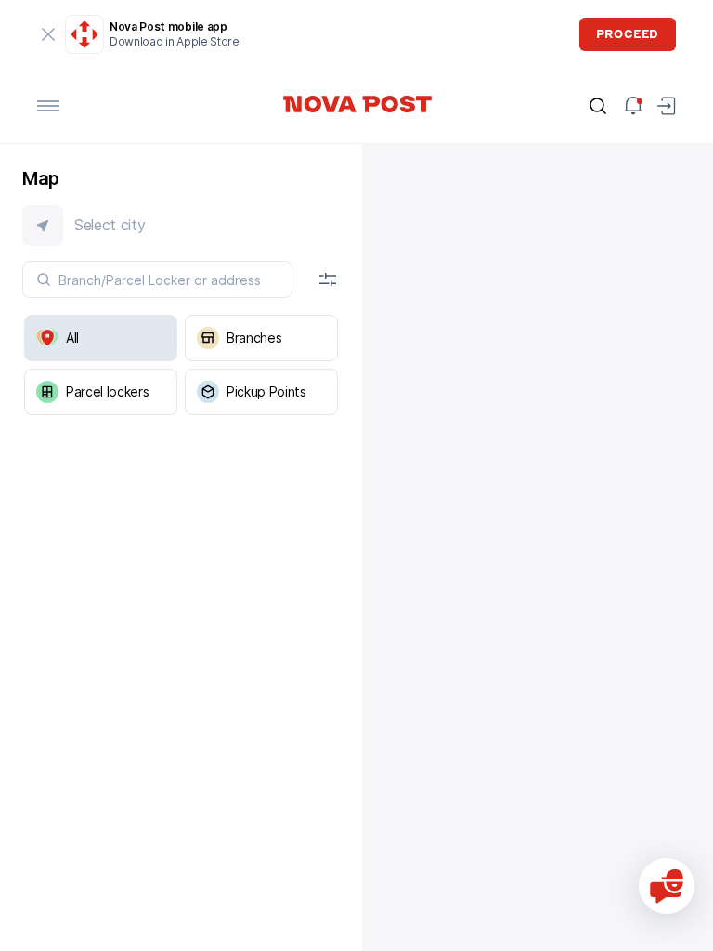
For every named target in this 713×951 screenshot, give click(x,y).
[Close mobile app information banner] (48, 34)
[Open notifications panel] (633, 106)
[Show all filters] (327, 279)
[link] (356, 104)
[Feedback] (666, 886)
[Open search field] (598, 106)
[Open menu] (48, 105)
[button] (181, 225)
